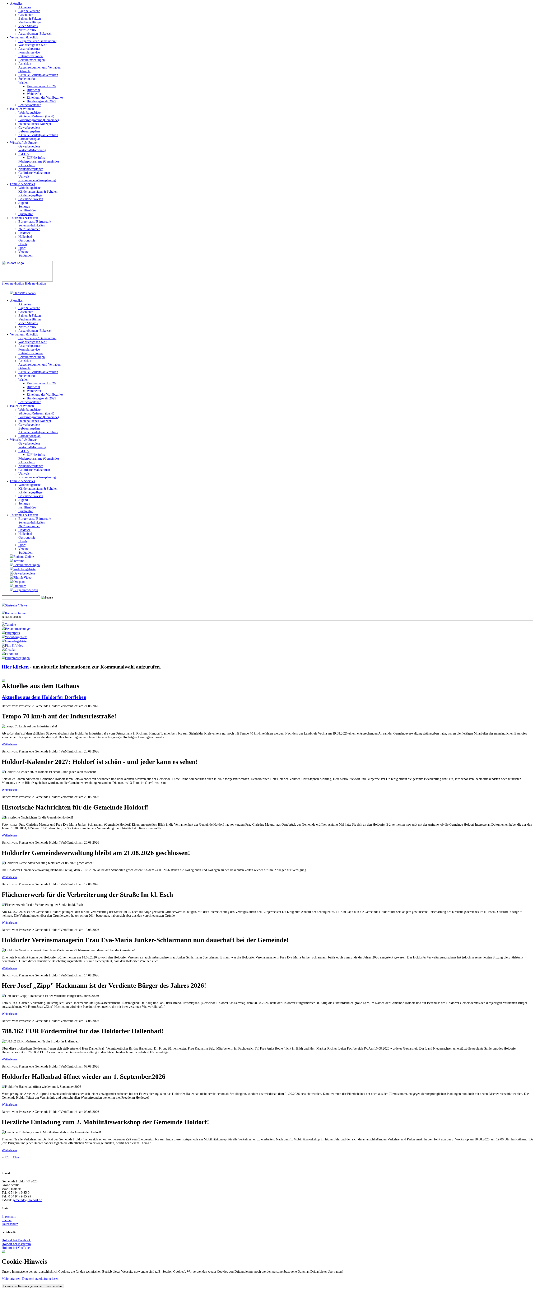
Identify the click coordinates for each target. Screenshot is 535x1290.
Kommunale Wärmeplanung (37, 180)
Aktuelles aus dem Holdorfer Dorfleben (44, 697)
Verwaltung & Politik (24, 37)
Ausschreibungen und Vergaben (39, 67)
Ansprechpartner (29, 48)
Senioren (24, 206)
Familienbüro (27, 210)
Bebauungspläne (29, 131)
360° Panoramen (29, 229)
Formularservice (29, 52)
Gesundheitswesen (30, 199)
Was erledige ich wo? (32, 45)
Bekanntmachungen (31, 60)
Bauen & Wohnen (22, 109)
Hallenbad (25, 236)
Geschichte (25, 15)
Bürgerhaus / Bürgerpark (34, 221)
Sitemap (7, 1220)
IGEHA (23, 154)
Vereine (23, 251)
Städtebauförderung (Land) (36, 116)
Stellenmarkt (26, 78)
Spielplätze (25, 214)
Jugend (23, 203)
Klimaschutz (26, 165)
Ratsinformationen (30, 56)
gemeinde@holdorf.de (27, 1200)
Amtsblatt (24, 63)
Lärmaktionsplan (29, 139)
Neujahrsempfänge (30, 169)
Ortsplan (19, 581)
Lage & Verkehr (29, 11)
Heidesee (24, 233)
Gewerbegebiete (29, 127)
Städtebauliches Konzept (34, 124)
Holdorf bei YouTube (16, 1247)
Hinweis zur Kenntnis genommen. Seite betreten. (32, 1286)
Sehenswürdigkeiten (31, 225)
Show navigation (13, 283)
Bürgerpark (12, 633)
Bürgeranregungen (25, 590)
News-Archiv (27, 30)
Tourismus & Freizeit (24, 218)
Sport (21, 248)
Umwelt (23, 176)
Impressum (9, 1216)
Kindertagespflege (30, 195)
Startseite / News (24, 293)
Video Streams (28, 26)
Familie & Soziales (22, 184)
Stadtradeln (25, 255)
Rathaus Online (23, 556)
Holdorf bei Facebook (16, 1240)
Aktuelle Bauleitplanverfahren (38, 75)
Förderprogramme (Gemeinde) (38, 120)
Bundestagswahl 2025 (41, 101)
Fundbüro (19, 586)
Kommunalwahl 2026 (41, 86)
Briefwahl (33, 90)
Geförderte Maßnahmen (34, 172)
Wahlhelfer (34, 93)
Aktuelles (16, 3)
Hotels (22, 244)
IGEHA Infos (36, 157)
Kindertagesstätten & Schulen (37, 191)
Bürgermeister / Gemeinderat (37, 41)
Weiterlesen (9, 744)
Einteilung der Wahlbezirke (45, 97)
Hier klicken (15, 667)
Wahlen (23, 82)
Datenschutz (10, 1224)
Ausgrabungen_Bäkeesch (35, 33)
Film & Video (22, 577)
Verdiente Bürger (29, 22)
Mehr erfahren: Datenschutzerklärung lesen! (31, 1278)
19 (14, 1157)
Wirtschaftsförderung (32, 150)
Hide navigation (35, 283)
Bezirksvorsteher (29, 105)
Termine (18, 561)
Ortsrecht (24, 71)
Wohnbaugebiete (29, 112)
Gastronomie (26, 240)
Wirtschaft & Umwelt (24, 142)
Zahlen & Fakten (29, 18)
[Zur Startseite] (27, 280)
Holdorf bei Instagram (16, 1244)
